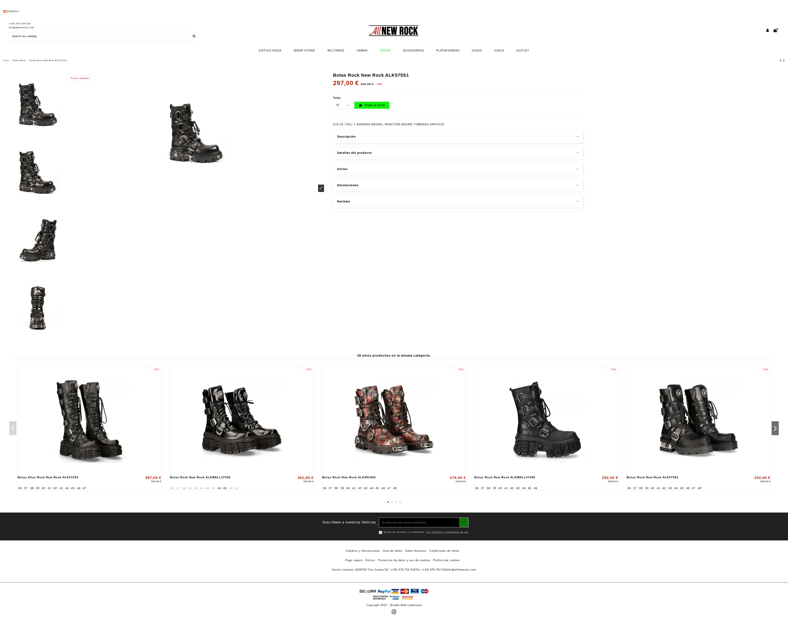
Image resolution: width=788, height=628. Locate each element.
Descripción (346, 136)
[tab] (458, 137)
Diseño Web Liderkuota (406, 605)
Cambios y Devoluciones (363, 550)
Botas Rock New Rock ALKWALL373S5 (504, 477)
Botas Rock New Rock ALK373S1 (652, 477)
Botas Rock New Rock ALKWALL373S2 (200, 477)
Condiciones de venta (444, 550)
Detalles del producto (354, 153)
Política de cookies (446, 560)
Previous (12, 428)
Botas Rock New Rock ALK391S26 (349, 477)
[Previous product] (781, 60)
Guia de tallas (392, 550)
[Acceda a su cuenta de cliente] (767, 31)
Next (775, 428)
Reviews (343, 201)
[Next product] (784, 60)
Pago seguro (354, 560)
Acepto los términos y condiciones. (426, 532)
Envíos (342, 169)
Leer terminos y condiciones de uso (447, 532)
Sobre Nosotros (415, 550)
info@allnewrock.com (21, 27)
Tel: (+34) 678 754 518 (400, 569)
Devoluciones (347, 185)
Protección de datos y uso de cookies (404, 560)
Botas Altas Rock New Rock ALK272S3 (48, 477)
